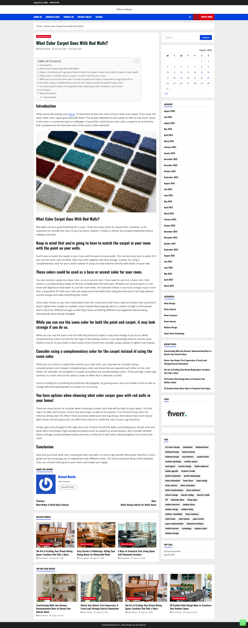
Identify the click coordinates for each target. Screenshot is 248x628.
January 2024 (169, 153)
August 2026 (169, 111)
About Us (38, 16)
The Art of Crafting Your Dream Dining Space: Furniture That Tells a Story (54, 552)
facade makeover (201, 466)
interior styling (187, 494)
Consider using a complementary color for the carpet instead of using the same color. (81, 82)
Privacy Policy (85, 16)
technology (186, 528)
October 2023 (170, 171)
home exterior (171, 485)
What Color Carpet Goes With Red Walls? (59, 68)
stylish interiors (172, 528)
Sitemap (99, 16)
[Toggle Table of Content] (135, 61)
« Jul (166, 93)
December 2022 (170, 231)
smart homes (184, 518)
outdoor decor (189, 504)
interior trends (203, 494)
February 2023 (170, 219)
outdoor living (187, 509)
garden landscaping (192, 475)
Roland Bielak (44, 49)
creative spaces (190, 461)
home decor (188, 480)
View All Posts (67, 487)
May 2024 (168, 129)
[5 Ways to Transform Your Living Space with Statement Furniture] (137, 535)
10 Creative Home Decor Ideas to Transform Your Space (187, 388)
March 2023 (169, 213)
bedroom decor (188, 451)
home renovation (188, 485)
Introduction (46, 65)
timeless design (172, 533)
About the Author (48, 93)
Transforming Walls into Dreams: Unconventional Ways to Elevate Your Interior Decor (53, 608)
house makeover (193, 490)
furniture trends (188, 470)
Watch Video (206, 16)
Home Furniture (43, 36)
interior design (171, 494)
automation (187, 447)
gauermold (169, 554)
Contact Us (69, 16)
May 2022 (168, 273)
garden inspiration (173, 475)
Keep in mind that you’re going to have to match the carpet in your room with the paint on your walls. (89, 72)
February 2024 (170, 147)
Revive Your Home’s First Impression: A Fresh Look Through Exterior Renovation (185, 362)
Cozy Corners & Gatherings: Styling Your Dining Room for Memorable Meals (96, 552)
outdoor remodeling (173, 514)
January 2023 (169, 225)
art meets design (172, 447)
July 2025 (168, 117)
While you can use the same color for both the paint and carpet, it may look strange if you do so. (86, 79)
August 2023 (169, 183)
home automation (172, 480)
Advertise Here (53, 16)
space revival (198, 518)
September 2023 (171, 177)
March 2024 (169, 141)
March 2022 (169, 285)
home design (201, 480)
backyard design (172, 451)
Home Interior (170, 321)
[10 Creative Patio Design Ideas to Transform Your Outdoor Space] (191, 588)
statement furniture (195, 523)
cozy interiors (188, 456)
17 (167, 78)
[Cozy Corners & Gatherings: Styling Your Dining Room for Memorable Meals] (96, 535)
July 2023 (168, 189)
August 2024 (169, 123)
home (71, 114)
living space (192, 499)
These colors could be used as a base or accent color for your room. (73, 75)
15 (201, 72)
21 (195, 78)
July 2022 (168, 261)
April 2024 (168, 135)
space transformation (174, 523)
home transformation (174, 490)
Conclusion (45, 89)
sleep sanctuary (192, 514)
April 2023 (168, 207)
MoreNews (127, 624)
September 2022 (171, 249)
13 (188, 72)
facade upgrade (171, 470)
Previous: (52, 502)
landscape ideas (177, 499)
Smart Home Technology (174, 333)
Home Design (169, 303)
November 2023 (170, 165)
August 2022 (169, 255)
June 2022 (168, 267)
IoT (166, 499)
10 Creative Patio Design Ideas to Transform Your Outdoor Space (190, 607)
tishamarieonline (172, 551)
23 (208, 78)
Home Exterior (170, 309)
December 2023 (170, 159)
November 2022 (170, 237)
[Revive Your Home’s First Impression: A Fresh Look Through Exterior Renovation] (102, 588)
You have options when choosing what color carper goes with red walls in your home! (81, 86)
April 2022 (168, 279)
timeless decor (201, 528)
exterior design (184, 466)
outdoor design (171, 509)
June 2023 (168, 195)
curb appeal (170, 466)
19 (181, 78)
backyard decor (202, 447)
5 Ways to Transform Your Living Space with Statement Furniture (136, 552)
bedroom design (172, 456)
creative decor (203, 456)
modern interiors (172, 504)
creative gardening (173, 461)
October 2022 (170, 243)
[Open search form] (190, 17)
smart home (170, 518)
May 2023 (168, 201)
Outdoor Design (170, 327)
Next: (138, 502)
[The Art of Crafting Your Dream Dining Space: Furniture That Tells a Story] (55, 535)
